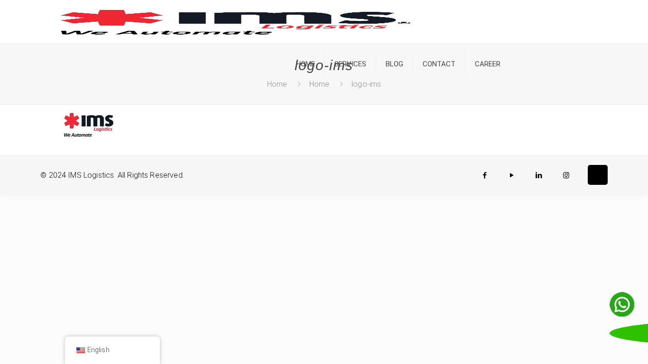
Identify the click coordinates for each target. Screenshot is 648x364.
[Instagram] (566, 175)
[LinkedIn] (539, 175)
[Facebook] (485, 175)
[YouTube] (512, 175)
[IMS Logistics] (235, 21)
